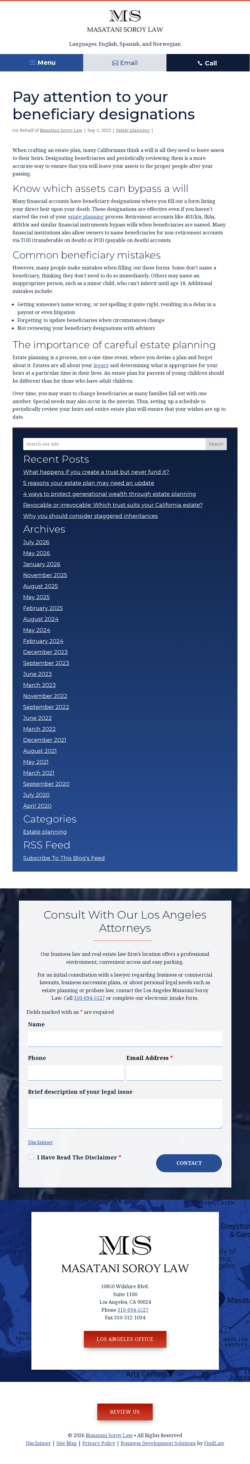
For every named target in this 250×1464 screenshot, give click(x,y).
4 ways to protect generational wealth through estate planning (109, 494)
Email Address (150, 1057)
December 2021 (44, 740)
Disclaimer (40, 1142)
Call (211, 63)
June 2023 (37, 674)
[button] (41, 61)
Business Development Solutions (158, 1443)
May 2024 (36, 630)
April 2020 (37, 806)
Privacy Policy (98, 1443)
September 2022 (46, 707)
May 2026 (36, 553)
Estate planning (133, 130)
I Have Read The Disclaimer (79, 1157)
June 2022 (37, 718)
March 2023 (39, 685)
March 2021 (38, 773)
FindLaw (214, 1443)
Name (36, 1024)
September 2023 (46, 663)
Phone (37, 1057)
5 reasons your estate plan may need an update (88, 483)
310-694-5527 (89, 998)
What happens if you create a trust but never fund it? (96, 472)
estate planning (86, 216)
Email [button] (129, 63)
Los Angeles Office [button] (125, 1339)
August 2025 (40, 586)
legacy (101, 365)
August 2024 (41, 619)
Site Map (66, 1443)
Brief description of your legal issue (80, 1091)
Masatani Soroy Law (61, 130)
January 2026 (41, 564)
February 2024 (43, 641)
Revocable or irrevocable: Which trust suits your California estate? (113, 505)
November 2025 (45, 575)
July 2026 (36, 542)
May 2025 (36, 597)
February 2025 (43, 608)
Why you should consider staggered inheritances (90, 516)
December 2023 (45, 652)
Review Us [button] (125, 1411)
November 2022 (45, 696)
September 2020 (46, 784)
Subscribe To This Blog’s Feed (64, 858)
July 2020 (36, 795)
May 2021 (35, 762)
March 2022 (39, 729)
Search (216, 444)
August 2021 (40, 751)
